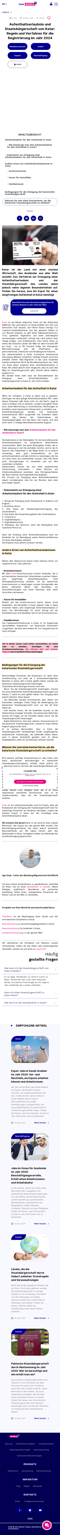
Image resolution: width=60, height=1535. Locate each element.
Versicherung (27, 1471)
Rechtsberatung (9, 924)
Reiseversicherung (10, 928)
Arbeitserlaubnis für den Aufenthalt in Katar (28, 140)
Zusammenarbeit (46, 1444)
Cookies (25, 774)
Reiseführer (13, 1471)
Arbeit (41, 46)
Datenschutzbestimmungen (29, 1456)
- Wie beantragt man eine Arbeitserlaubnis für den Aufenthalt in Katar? (29, 146)
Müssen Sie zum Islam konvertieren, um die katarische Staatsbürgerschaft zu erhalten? (28, 202)
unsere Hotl (40, 949)
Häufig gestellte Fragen (20, 1450)
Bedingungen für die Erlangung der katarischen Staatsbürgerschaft (30, 193)
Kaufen (34, 311)
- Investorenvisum (16, 171)
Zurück (5, 12)
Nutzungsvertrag (41, 1450)
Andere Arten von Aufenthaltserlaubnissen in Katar (28, 165)
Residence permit (18, 46)
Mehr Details (40, 1123)
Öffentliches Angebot (25, 1444)
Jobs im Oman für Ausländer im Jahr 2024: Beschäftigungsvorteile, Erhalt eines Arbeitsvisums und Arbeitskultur (28, 1175)
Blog (18, 1486)
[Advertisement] (30, 102)
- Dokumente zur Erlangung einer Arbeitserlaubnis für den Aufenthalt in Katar (28, 156)
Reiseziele (37, 1486)
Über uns (9, 1444)
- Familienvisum (15, 184)
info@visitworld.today (34, 1501)
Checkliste (7, 916)
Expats (18, 55)
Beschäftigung (40, 55)
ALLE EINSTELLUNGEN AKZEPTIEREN (30, 782)
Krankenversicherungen (13, 933)
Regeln (27, 1486)
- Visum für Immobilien (19, 178)
